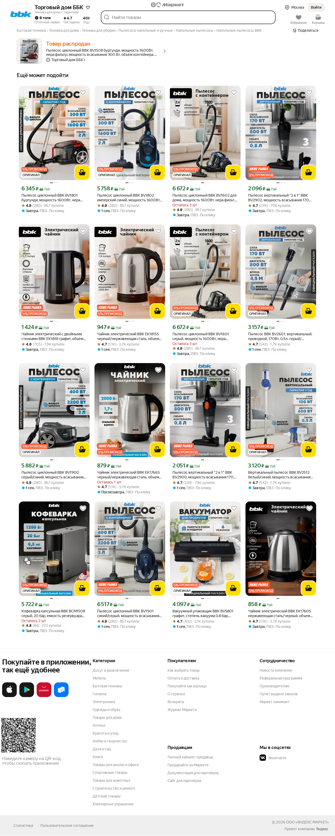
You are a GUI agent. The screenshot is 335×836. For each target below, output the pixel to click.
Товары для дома (107, 717)
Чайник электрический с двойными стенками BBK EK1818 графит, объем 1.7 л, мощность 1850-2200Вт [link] (52, 336)
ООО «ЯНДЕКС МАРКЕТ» (307, 822)
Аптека (99, 725)
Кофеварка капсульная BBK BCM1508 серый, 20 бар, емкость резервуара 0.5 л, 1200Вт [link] (53, 613)
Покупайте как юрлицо (187, 686)
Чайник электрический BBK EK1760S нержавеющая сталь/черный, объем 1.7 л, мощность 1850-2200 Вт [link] (279, 613)
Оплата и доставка (183, 678)
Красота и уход (105, 733)
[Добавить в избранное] (83, 92)
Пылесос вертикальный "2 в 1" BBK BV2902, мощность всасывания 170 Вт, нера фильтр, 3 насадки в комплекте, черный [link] (278, 197)
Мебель (99, 678)
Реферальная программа (281, 678)
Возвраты (176, 702)
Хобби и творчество (110, 741)
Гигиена (99, 694)
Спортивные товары (110, 772)
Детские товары (107, 796)
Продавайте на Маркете (188, 765)
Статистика (23, 825)
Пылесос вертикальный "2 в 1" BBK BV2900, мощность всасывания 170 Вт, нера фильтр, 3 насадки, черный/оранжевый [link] (202, 474)
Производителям (274, 686)
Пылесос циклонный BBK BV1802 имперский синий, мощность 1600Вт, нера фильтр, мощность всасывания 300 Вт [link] (128, 197)
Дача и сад (102, 749)
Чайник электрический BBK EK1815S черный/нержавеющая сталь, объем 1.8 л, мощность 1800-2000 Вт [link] (128, 336)
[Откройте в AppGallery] (44, 696)
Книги (98, 757)
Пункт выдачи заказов (279, 694)
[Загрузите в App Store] (9, 696)
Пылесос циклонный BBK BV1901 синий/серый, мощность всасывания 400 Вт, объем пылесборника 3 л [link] (128, 613)
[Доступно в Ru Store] (61, 696)
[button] (88, 7)
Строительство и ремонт (114, 788)
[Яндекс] (322, 829)
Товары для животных (111, 780)
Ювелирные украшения (113, 804)
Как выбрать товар (183, 670)
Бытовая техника (107, 686)
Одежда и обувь (106, 710)
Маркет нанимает (275, 702)
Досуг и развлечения (111, 670)
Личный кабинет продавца (190, 757)
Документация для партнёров (193, 773)
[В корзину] (82, 172)
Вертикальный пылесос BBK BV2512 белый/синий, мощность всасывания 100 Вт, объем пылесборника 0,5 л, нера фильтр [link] (279, 474)
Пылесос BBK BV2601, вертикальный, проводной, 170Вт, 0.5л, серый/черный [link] (280, 336)
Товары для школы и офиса (115, 765)
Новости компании (276, 670)
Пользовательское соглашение (67, 825)
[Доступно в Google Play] (26, 696)
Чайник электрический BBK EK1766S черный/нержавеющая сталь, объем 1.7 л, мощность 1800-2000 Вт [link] (128, 474)
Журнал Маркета (182, 710)
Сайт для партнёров (185, 781)
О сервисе (176, 694)
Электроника (104, 702)
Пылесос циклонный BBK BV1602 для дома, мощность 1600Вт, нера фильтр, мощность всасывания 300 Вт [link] (204, 197)
